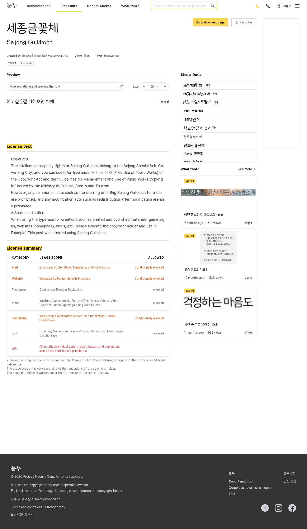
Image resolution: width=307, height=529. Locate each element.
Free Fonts (69, 6)
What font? (130, 6)
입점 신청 (290, 481)
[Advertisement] (83, 124)
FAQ (232, 494)
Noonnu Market (99, 6)
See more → (247, 169)
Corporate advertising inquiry (250, 488)
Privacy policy (55, 507)
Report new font (241, 481)
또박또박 (12, 63)
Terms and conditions (26, 507)
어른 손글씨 (26, 63)
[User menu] (268, 6)
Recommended (39, 6)
